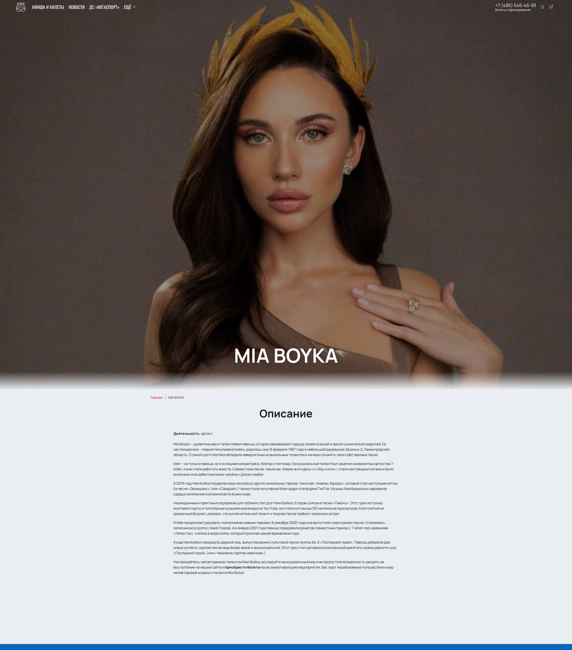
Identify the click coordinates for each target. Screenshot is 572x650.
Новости (77, 7)
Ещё (127, 7)
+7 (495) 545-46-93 (515, 5)
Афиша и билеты (48, 7)
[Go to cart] (551, 7)
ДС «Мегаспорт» (104, 7)
